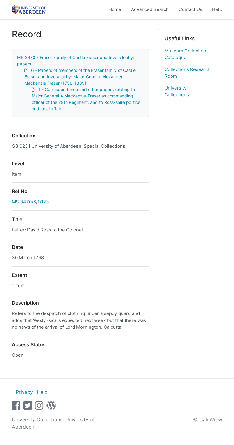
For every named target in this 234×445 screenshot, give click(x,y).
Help (217, 9)
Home (114, 9)
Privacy (24, 392)
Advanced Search (150, 9)
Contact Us (190, 9)
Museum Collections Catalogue (187, 54)
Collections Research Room (188, 72)
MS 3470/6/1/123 (30, 202)
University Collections (177, 91)
